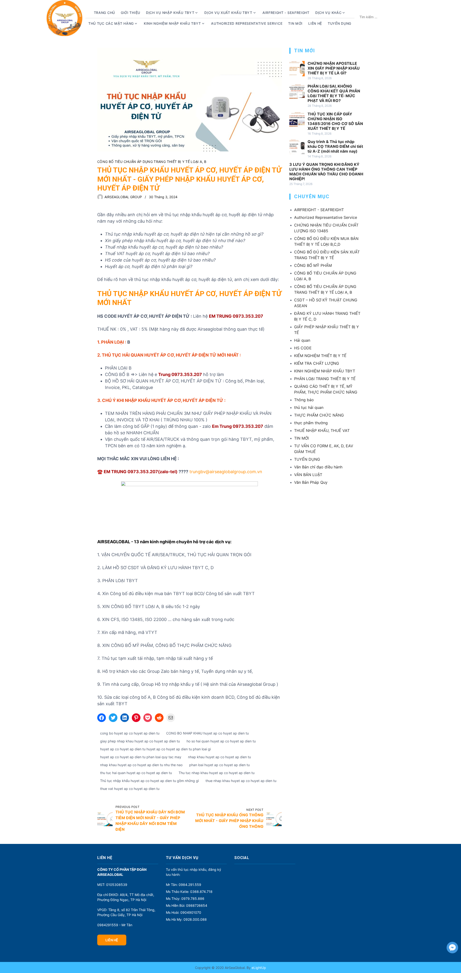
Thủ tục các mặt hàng (111, 23)
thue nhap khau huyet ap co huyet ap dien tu (241, 781)
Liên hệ (315, 23)
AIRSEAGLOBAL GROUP (123, 197)
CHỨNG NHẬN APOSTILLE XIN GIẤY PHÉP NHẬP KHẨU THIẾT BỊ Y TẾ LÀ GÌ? (334, 68)
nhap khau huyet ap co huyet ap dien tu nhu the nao (141, 765)
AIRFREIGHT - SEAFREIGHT (285, 13)
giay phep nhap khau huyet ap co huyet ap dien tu (140, 741)
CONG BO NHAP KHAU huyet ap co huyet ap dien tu (207, 733)
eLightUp (258, 968)
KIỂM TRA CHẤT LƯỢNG (316, 363)
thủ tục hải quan (308, 407)
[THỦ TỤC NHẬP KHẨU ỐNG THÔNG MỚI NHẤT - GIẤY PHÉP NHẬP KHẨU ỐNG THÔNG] (274, 818)
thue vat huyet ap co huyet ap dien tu (129, 789)
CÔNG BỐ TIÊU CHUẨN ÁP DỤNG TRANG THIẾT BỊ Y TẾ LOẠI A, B (151, 162)
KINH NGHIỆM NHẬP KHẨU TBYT (324, 371)
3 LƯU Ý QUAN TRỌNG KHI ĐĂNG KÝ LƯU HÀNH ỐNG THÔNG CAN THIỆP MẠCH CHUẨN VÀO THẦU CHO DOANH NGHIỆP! (326, 171)
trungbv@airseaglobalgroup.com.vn (225, 471)
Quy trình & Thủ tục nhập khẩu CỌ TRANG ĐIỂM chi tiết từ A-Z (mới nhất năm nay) (335, 146)
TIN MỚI (301, 438)
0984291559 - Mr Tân (114, 925)
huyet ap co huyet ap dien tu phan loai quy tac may (140, 757)
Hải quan (302, 340)
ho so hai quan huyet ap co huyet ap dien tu (221, 741)
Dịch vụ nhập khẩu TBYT (170, 13)
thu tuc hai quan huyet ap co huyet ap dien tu (136, 773)
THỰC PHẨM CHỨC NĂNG (319, 415)
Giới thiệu (130, 13)
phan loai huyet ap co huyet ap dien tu (219, 765)
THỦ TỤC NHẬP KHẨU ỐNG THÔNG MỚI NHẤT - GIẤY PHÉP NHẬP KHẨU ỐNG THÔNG (229, 820)
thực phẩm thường (311, 422)
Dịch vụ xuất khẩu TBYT (228, 13)
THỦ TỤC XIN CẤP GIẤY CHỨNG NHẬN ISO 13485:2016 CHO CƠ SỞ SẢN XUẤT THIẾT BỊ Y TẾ (335, 121)
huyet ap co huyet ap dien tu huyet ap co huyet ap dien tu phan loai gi (155, 749)
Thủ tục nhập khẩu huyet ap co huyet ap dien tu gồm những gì (149, 781)
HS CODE (303, 348)
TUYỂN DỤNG (339, 23)
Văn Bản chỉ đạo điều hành (318, 467)
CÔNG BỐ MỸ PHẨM (313, 265)
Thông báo (304, 399)
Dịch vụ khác (328, 13)
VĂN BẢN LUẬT (308, 474)
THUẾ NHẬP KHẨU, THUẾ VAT (322, 430)
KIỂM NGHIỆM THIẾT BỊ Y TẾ (320, 355)
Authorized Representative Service (246, 23)
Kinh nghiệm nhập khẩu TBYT (172, 23)
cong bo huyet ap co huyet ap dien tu (129, 733)
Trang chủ (104, 13)
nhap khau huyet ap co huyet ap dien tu (219, 757)
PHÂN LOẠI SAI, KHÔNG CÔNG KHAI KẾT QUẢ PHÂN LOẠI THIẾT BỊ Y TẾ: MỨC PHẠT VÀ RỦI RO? (334, 93)
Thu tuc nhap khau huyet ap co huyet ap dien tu (217, 773)
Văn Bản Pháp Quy (311, 482)
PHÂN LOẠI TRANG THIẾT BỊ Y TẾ (325, 378)
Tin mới (295, 23)
